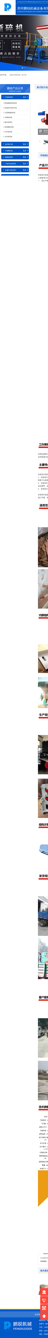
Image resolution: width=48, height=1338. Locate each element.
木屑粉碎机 (8, 117)
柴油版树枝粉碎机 (10, 103)
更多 (25, 97)
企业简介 (38, 1314)
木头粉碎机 (8, 136)
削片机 (24, 75)
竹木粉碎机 (8, 132)
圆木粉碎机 (8, 122)
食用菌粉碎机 (9, 127)
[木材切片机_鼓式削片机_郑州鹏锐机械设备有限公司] (7, 6)
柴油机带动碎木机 (10, 108)
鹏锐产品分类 (15, 88)
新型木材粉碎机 (15, 75)
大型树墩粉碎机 (9, 112)
